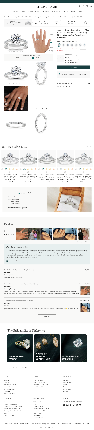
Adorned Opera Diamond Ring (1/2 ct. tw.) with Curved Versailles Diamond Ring (65, 177)
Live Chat (65, 380)
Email (72, 74)
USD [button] (53, 427)
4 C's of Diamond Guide (11, 404)
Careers (6, 413)
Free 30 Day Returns (39, 382)
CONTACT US (67, 377)
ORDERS (36, 377)
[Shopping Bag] (91, 6)
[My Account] (83, 6)
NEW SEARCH (73, 67)
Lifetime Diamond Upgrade (41, 408)
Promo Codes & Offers (40, 411)
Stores (65, 384)
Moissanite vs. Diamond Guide (12, 408)
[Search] (79, 6)
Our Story (6, 380)
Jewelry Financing (38, 406)
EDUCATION (7, 398)
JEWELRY (65, 12)
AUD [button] (41, 427)
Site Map (47, 425)
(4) (65, 37)
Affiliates (65, 391)
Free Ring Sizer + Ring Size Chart (13, 411)
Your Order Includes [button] (15, 197)
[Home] (47, 7)
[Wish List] (87, 6)
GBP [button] (49, 427)
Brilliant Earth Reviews (10, 393)
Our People (7, 391)
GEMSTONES (56, 12)
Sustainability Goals (9, 387)
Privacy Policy (34, 423)
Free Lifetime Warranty (13, 201)
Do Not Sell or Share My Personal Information (61, 423)
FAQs (35, 404)
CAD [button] (45, 427)
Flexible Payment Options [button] (17, 208)
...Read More (75, 293)
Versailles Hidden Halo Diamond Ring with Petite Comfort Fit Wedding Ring (84, 177)
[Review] (60, 37)
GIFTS (73, 12)
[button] (83, 242)
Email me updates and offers (73, 401)
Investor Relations (9, 415)
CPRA (87, 423)
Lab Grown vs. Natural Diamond (13, 406)
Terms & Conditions (24, 423)
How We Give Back (9, 389)
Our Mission (7, 382)
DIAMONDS (45, 12)
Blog (5, 402)
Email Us (65, 387)
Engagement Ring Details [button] (64, 83)
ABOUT (80, 12)
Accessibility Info (38, 417)
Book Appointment (68, 382)
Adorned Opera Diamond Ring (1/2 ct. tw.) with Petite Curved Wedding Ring (47, 177)
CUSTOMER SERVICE (40, 398)
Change (12, 24)
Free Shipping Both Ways (41, 384)
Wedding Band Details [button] (63, 87)
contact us (83, 49)
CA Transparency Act (79, 423)
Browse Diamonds (43, 23)
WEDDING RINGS (33, 12)
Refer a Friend (37, 413)
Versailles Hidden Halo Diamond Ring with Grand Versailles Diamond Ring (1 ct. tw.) (28, 177)
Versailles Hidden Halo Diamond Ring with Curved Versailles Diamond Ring (10, 177)
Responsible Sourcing (10, 384)
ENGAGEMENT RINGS (18, 12)
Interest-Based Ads (44, 423)
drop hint (64, 74)
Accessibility (37, 415)
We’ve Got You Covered (40, 402)
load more (47, 316)
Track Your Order (38, 380)
